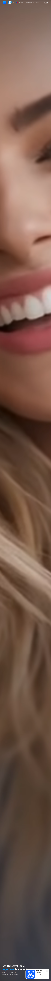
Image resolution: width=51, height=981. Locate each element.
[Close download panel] (47, 971)
